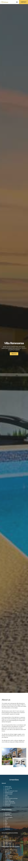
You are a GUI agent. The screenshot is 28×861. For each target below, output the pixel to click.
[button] (17, 2)
